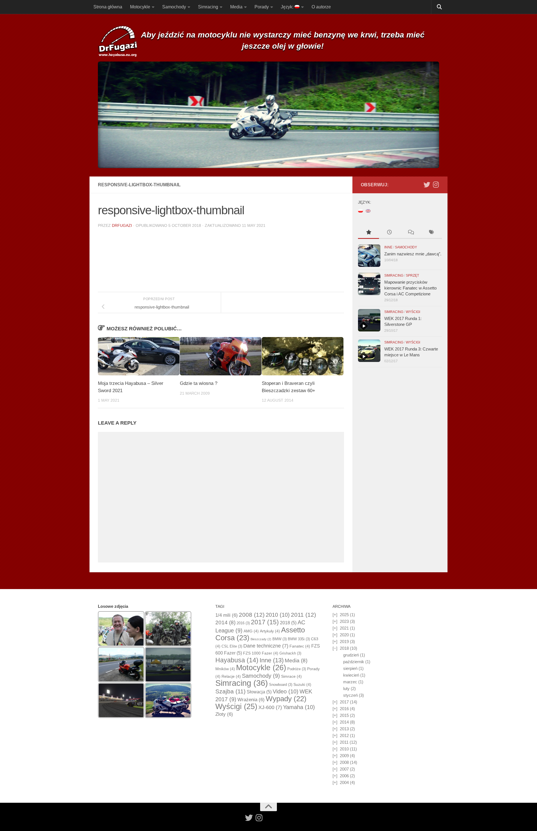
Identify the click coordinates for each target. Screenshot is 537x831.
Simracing (208, 6)
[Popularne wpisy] (368, 233)
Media (236, 6)
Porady (262, 6)
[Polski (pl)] (360, 210)
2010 (278, 615)
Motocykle (140, 6)
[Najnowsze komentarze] (410, 233)
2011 (303, 614)
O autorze (321, 6)
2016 (243, 623)
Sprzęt (412, 275)
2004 (344, 782)
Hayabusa (236, 660)
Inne (388, 247)
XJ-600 (270, 707)
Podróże (296, 669)
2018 (288, 622)
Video (285, 691)
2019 (344, 641)
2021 (344, 628)
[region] (268, 115)
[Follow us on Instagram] (435, 184)
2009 (344, 755)
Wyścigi (413, 312)
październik (353, 661)
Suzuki (302, 684)
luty (346, 688)
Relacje (231, 676)
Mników (225, 669)
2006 (344, 775)
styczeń (350, 695)
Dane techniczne (265, 646)
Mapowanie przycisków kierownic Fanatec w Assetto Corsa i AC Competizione (410, 288)
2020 (344, 634)
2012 (344, 735)
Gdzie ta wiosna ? (198, 383)
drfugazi (122, 225)
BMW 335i (299, 639)
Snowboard (280, 684)
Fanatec (299, 646)
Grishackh (290, 653)
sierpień (350, 668)
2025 (344, 614)
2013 (344, 728)
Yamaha (299, 707)
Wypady (286, 699)
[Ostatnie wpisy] (389, 233)
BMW (279, 639)
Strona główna (107, 6)
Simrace (291, 676)
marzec (350, 681)
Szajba (230, 691)
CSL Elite (232, 646)
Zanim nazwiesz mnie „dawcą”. (412, 253)
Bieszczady (261, 639)
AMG (251, 631)
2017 (265, 622)
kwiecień (351, 675)
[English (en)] (368, 210)
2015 (344, 715)
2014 (225, 622)
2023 (344, 621)
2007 (344, 769)
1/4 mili (226, 615)
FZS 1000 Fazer (260, 653)
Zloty (224, 714)
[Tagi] (431, 233)
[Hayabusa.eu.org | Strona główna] (118, 42)
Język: (288, 6)
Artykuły (270, 631)
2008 (252, 614)
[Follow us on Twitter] (426, 184)
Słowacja (259, 691)
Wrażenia (251, 699)
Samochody (174, 6)
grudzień (351, 655)
